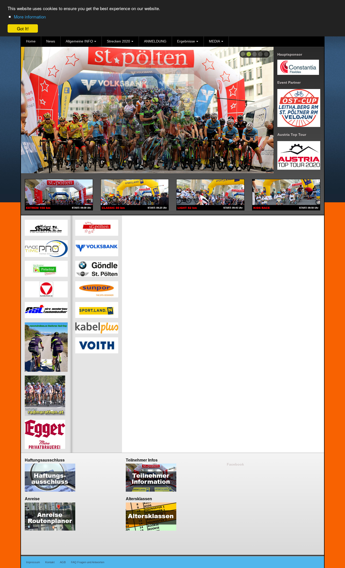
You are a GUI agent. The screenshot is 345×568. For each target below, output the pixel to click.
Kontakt (50, 562)
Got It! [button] (23, 28)
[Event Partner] (298, 107)
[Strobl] (46, 227)
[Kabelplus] (96, 327)
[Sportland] (96, 309)
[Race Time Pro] (46, 248)
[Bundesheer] (46, 289)
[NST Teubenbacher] (46, 309)
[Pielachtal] (46, 268)
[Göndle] (96, 268)
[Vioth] (96, 345)
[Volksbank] (96, 248)
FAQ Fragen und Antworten (87, 562)
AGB (63, 562)
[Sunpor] (96, 289)
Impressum (33, 562)
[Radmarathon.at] (45, 395)
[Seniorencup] (46, 346)
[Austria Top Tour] (298, 155)
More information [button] (30, 16)
